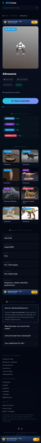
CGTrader (6, 394)
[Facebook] (18, 429)
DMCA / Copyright (8, 411)
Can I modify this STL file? (14, 343)
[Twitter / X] (22, 429)
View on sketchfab (21, 101)
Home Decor (7, 368)
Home (6, 16)
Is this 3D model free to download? (18, 336)
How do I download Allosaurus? (16, 308)
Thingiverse (6, 382)
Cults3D (5, 385)
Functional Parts (8, 365)
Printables (6, 391)
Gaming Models (8, 374)
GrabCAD (6, 388)
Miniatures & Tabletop (10, 362)
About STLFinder (8, 405)
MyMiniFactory (7, 397)
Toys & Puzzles (8, 371)
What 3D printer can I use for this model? (17, 327)
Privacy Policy (7, 408)
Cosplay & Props (8, 359)
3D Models (14, 16)
